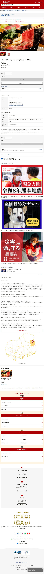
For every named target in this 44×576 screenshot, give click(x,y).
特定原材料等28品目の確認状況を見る (16, 105)
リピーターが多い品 (4, 405)
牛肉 (9, 154)
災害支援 (23, 541)
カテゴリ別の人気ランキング (6, 402)
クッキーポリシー (27, 567)
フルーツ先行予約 (4, 426)
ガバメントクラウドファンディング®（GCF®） (22, 538)
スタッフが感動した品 (5, 422)
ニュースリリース (19, 565)
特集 (34, 7)
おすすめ (26, 7)
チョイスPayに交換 (4, 456)
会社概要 (12, 565)
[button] (41, 5)
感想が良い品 (3, 409)
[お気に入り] (42, 574)
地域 (11, 7)
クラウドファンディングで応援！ (7, 452)
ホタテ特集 (24, 439)
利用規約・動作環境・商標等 (22, 569)
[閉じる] (42, 568)
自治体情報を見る (22, 330)
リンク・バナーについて (28, 565)
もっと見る (40, 274)
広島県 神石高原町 (4, 384)
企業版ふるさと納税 (22, 543)
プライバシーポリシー (18, 567)
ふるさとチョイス (22, 536)
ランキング (18, 7)
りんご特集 (3, 439)
